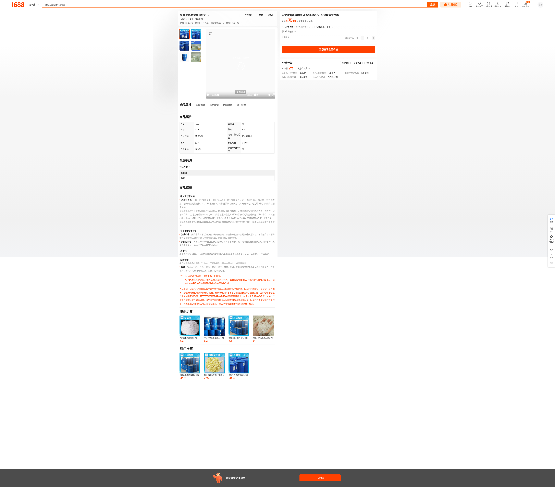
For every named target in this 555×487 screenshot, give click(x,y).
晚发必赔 (289, 31)
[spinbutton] (367, 38)
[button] (240, 66)
